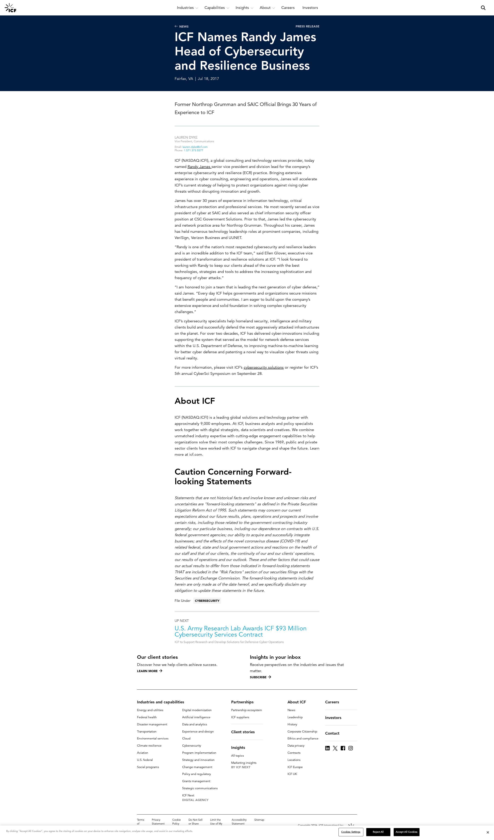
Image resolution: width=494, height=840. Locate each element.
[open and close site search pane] (483, 8)
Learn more (147, 671)
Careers (332, 702)
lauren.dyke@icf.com (195, 147)
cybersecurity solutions (264, 367)
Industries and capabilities (160, 702)
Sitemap (259, 819)
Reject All (378, 831)
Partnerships (242, 702)
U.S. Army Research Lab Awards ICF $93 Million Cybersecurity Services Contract (241, 631)
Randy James (199, 166)
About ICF (297, 702)
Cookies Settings (350, 831)
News (184, 26)
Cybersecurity (207, 601)
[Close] (488, 832)
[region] (247, 833)
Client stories (243, 732)
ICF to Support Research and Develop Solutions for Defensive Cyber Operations (229, 642)
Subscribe (258, 677)
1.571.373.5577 (193, 150)
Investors (333, 717)
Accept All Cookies (406, 831)
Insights (238, 747)
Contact (332, 733)
